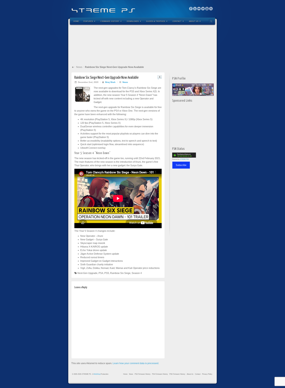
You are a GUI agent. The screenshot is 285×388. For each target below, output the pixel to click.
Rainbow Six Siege (120, 273)
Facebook (191, 8)
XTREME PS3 (184, 159)
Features (88, 21)
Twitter (203, 8)
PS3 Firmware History (143, 374)
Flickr (199, 8)
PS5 (106, 273)
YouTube (207, 8)
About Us (193, 21)
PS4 (101, 273)
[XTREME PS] (142, 8)
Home (76, 21)
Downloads (133, 21)
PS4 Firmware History (160, 374)
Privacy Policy (207, 374)
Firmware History (109, 21)
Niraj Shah (110, 82)
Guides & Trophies (155, 21)
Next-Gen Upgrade (87, 273)
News (79, 67)
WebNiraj (97, 374)
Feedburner (195, 8)
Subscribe (181, 165)
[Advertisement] (142, 45)
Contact (177, 21)
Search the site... (211, 21)
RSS (211, 8)
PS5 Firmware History (177, 374)
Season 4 (137, 273)
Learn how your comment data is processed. (136, 363)
